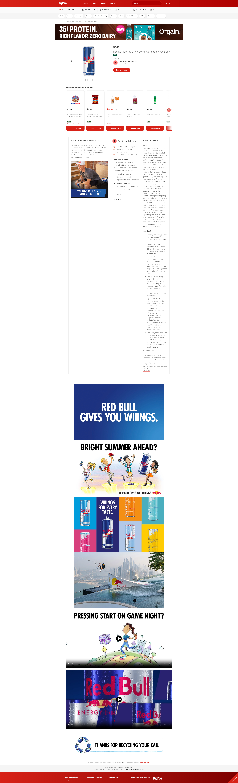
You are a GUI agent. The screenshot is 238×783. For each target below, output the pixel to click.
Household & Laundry (101, 16)
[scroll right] (169, 110)
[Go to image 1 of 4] (85, 80)
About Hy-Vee (113, 780)
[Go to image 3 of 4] (90, 80)
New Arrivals (161, 16)
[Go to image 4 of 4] (92, 80)
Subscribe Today (145, 762)
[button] (122, 64)
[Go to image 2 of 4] (87, 80)
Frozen (88, 16)
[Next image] (106, 61)
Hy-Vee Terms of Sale (133, 769)
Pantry (69, 16)
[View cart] (176, 3)
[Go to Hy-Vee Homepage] (63, 3)
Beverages (79, 16)
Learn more (118, 199)
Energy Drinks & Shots (80, 21)
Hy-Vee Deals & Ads (136, 780)
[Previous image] (71, 61)
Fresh (61, 16)
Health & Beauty (131, 16)
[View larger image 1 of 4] (89, 61)
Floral (121, 16)
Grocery (89, 780)
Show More (146, 370)
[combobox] (147, 3)
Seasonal (150, 16)
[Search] (159, 3)
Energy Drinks (92, 21)
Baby (142, 16)
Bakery (113, 16)
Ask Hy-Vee (68, 780)
